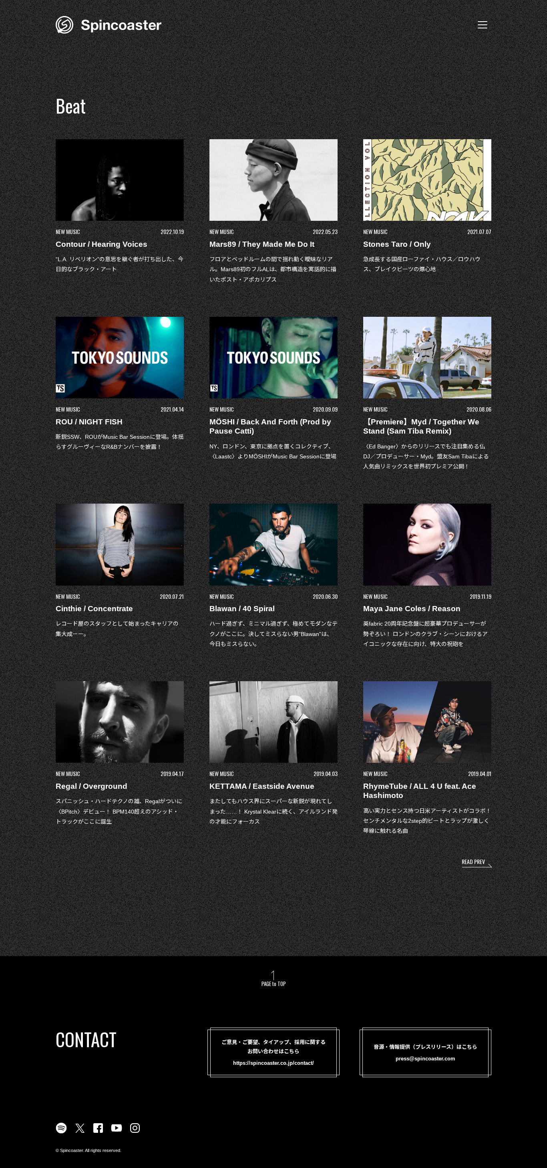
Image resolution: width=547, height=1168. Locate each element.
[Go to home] (108, 24)
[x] (79, 1132)
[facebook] (98, 1132)
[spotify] (61, 1132)
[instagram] (135, 1132)
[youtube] (116, 1132)
